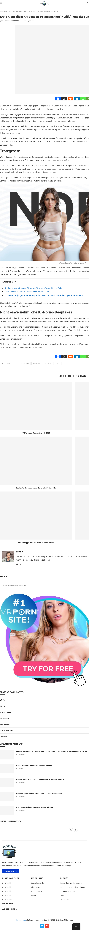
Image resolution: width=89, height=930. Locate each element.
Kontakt (34, 895)
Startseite (3, 11)
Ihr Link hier (7, 883)
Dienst (64, 878)
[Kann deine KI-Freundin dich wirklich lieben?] (7, 768)
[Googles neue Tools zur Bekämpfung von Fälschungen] (7, 796)
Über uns (37, 878)
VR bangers (4, 718)
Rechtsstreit (37, 363)
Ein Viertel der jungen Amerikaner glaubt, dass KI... (36, 488)
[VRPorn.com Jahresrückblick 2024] (36, 406)
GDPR (62, 895)
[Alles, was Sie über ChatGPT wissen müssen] (7, 810)
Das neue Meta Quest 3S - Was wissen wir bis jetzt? (27, 291)
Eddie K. (16, 21)
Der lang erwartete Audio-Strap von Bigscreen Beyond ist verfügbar (34, 288)
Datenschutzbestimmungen (71, 883)
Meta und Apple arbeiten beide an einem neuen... (36, 543)
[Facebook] (58, 98)
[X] (64, 98)
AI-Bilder (10, 363)
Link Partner (11, 878)
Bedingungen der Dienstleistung (72, 887)
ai (2, 363)
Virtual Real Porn (6, 730)
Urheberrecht (65, 899)
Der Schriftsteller (37, 883)
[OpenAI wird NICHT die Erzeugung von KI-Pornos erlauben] (7, 782)
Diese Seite (35, 887)
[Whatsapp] (83, 98)
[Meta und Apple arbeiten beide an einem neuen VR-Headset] (36, 515)
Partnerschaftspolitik (68, 891)
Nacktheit (48, 363)
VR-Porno (4, 700)
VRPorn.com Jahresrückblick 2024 (36, 433)
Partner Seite (7, 903)
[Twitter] (42, 926)
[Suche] (88, 3)
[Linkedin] (77, 98)
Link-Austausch (37, 891)
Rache (58, 363)
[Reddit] (70, 98)
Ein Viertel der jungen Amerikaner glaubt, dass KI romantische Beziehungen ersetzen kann (44, 295)
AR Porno (4, 706)
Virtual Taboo (5, 712)
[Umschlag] (47, 926)
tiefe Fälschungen (22, 363)
